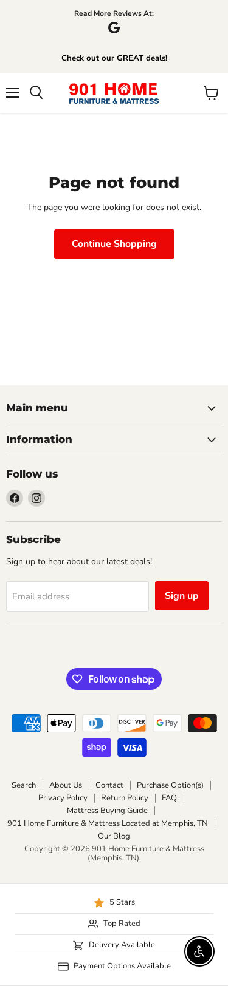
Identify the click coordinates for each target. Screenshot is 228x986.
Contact (109, 785)
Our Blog (114, 836)
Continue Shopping (114, 244)
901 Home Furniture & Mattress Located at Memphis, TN (107, 823)
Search (24, 785)
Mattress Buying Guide (107, 810)
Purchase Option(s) (170, 785)
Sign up (182, 596)
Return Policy (124, 797)
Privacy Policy (63, 797)
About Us (65, 785)
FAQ (169, 797)
